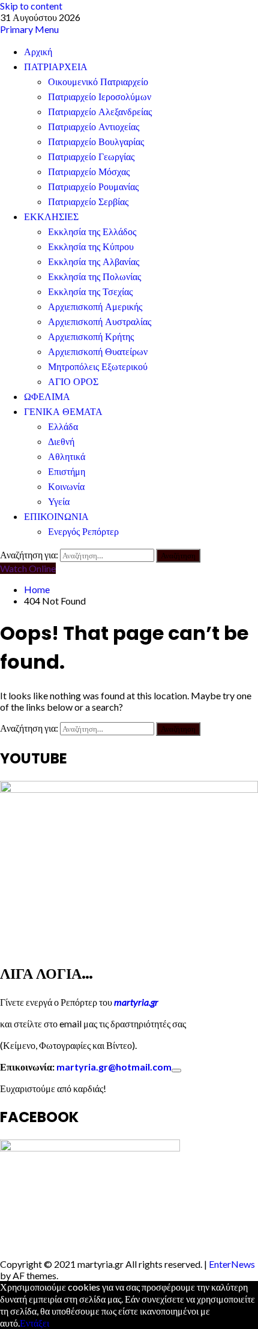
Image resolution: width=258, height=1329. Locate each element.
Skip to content (31, 5)
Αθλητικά (66, 457)
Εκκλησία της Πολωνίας (94, 277)
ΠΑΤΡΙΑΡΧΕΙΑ (56, 67)
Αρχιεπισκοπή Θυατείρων (98, 352)
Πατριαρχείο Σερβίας (88, 202)
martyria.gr (135, 1002)
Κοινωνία (66, 487)
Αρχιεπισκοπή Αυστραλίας (99, 322)
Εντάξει (34, 1322)
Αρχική (38, 52)
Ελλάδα (63, 427)
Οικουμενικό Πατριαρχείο (98, 82)
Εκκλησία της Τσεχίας (90, 292)
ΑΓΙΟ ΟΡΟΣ (73, 382)
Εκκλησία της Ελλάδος (92, 232)
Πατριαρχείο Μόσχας (89, 172)
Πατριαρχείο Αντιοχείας (93, 127)
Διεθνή (61, 442)
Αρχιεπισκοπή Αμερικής (95, 307)
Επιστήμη (66, 472)
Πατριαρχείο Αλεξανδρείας (100, 112)
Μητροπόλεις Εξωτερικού (98, 367)
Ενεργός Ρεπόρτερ (83, 532)
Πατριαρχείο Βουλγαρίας (96, 142)
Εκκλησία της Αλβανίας (93, 262)
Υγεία (59, 502)
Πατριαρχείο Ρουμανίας (93, 187)
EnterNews (232, 1264)
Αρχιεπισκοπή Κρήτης (91, 337)
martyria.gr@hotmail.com (114, 1066)
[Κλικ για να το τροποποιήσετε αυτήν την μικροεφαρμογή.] (176, 1070)
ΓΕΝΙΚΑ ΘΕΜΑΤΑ (63, 412)
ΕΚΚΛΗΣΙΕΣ (51, 217)
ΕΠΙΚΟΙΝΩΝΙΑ (56, 517)
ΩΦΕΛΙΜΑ (47, 397)
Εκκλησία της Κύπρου (91, 247)
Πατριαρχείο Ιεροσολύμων (99, 97)
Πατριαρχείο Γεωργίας (91, 157)
